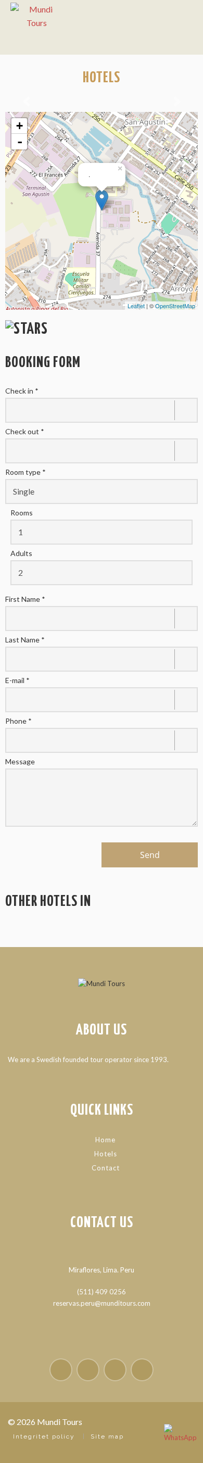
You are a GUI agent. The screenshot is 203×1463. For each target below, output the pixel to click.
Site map (107, 1436)
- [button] (19, 141)
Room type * (25, 472)
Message (20, 761)
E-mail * (17, 680)
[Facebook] (60, 1369)
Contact (106, 1168)
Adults (21, 553)
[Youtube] (115, 1369)
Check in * (22, 391)
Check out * (24, 431)
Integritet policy (44, 1436)
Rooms (21, 512)
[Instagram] (88, 1369)
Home (105, 1140)
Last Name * (25, 640)
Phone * (18, 721)
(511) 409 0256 (101, 1292)
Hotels (105, 1154)
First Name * (25, 599)
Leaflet (136, 305)
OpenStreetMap (175, 305)
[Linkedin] (142, 1369)
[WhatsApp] (179, 1439)
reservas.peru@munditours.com (101, 1303)
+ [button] (19, 125)
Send (150, 855)
